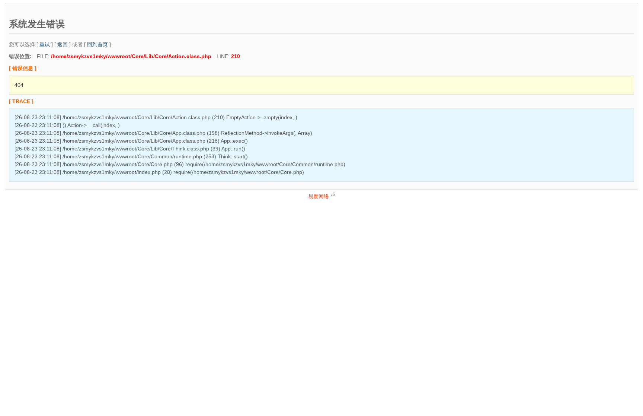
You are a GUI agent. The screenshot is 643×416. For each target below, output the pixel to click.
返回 (62, 44)
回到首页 (97, 44)
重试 (44, 44)
